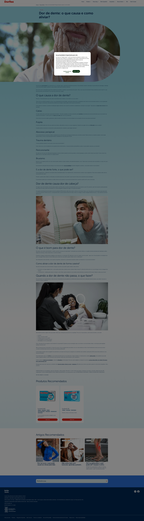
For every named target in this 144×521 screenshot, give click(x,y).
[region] (72, 63)
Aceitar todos (76, 71)
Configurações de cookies (67, 72)
